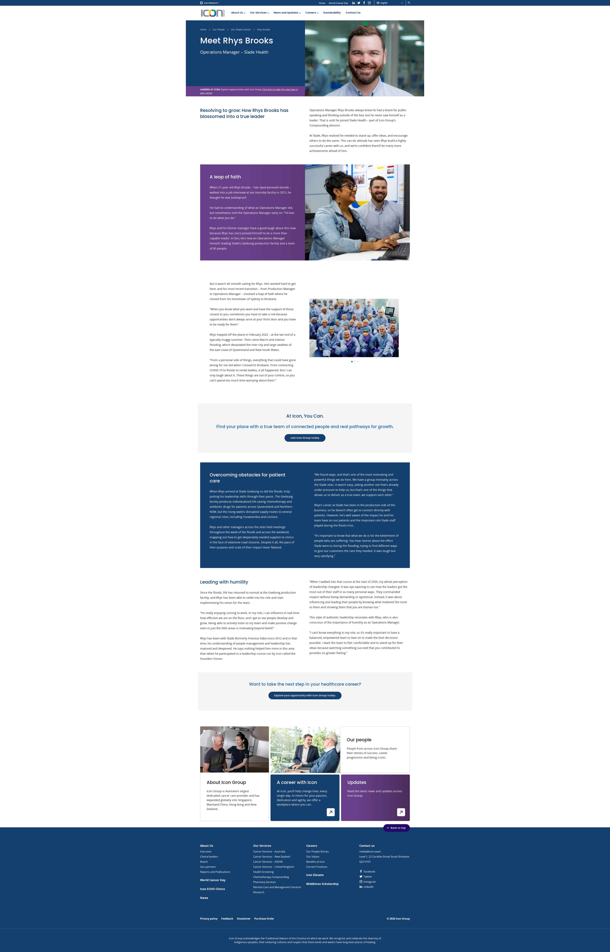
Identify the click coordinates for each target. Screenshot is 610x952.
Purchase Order (264, 918)
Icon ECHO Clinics (212, 889)
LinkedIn (368, 887)
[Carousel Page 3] (358, 361)
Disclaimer (244, 918)
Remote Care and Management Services (277, 887)
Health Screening (263, 872)
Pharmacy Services (264, 882)
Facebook (369, 871)
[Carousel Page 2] (355, 361)
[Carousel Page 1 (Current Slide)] (352, 361)
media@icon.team (370, 851)
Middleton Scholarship (322, 884)
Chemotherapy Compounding (271, 877)
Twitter (367, 876)
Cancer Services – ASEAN (268, 861)
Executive (205, 851)
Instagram (369, 881)
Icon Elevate (315, 875)
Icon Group (403, 918)
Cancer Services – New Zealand (271, 856)
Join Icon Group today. (305, 438)
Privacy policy (208, 918)
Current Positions (316, 867)
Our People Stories (241, 29)
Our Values (312, 856)
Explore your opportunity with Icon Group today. (305, 695)
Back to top (398, 828)
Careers (310, 12)
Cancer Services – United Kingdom (273, 867)
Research (258, 892)
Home (322, 3)
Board (203, 861)
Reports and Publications (215, 872)
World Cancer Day (338, 3)
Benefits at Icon (315, 861)
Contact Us (353, 12)
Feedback (227, 918)
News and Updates (286, 12)
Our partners (208, 867)
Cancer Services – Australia (269, 851)
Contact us (367, 845)
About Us (237, 12)
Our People (219, 29)
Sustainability (332, 12)
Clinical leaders (209, 856)
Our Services (258, 12)
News (204, 898)
